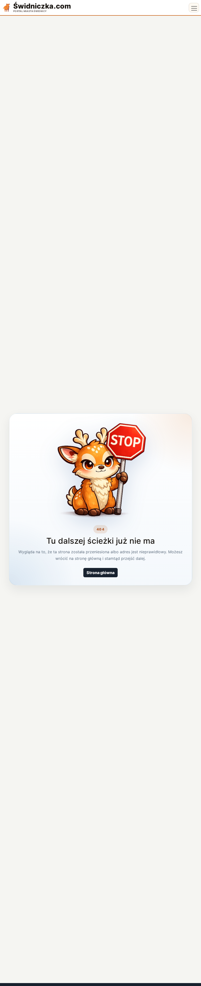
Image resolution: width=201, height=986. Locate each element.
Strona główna (100, 572)
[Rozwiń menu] (194, 7)
